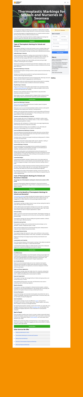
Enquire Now (32, 189)
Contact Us (32, 41)
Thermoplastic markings (19, 196)
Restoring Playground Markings (22, 344)
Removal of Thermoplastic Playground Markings (26, 341)
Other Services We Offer (57, 72)
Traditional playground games (20, 88)
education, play (36, 307)
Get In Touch (41, 21)
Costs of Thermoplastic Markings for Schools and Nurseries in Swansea (60, 63)
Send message (60, 52)
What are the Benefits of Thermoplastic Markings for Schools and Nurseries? (59, 67)
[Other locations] (65, 2)
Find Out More (32, 99)
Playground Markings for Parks (22, 332)
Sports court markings (19, 104)
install (36, 300)
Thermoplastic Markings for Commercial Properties (27, 335)
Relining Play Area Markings (22, 338)
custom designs (33, 317)
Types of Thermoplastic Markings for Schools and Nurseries (60, 60)
